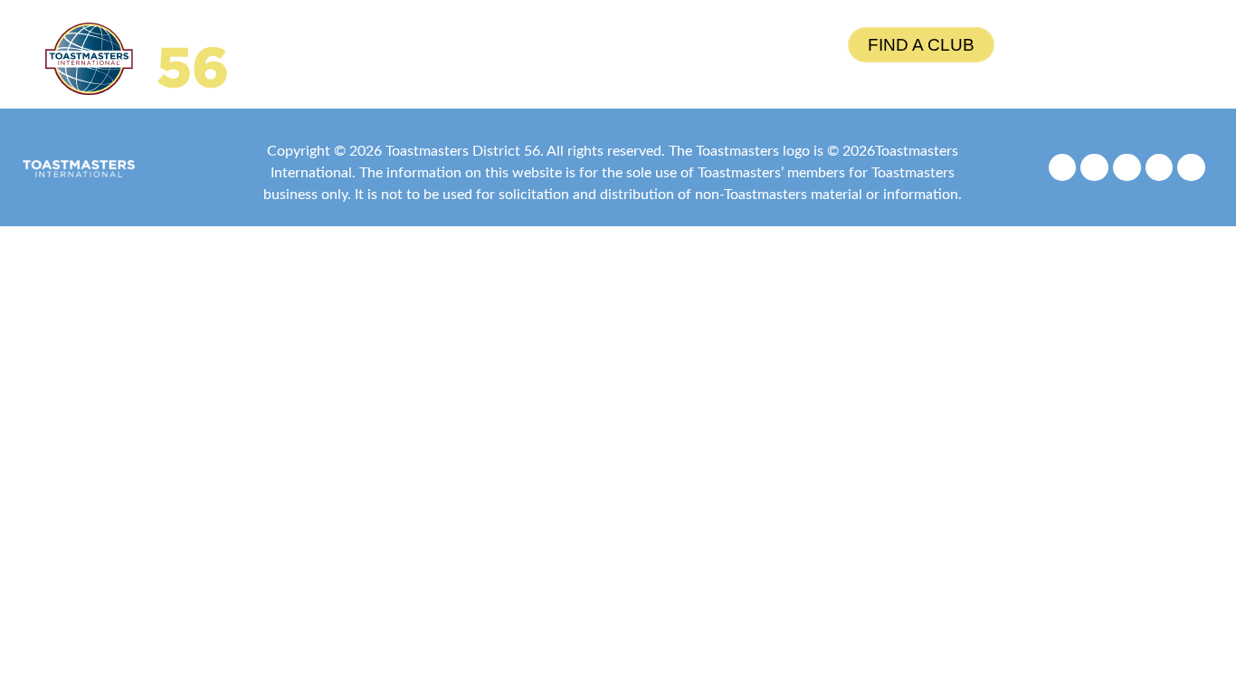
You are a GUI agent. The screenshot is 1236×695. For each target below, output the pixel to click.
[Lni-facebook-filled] (1063, 168)
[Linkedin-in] (1191, 168)
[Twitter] (1127, 168)
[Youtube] (1160, 168)
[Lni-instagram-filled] (1094, 168)
